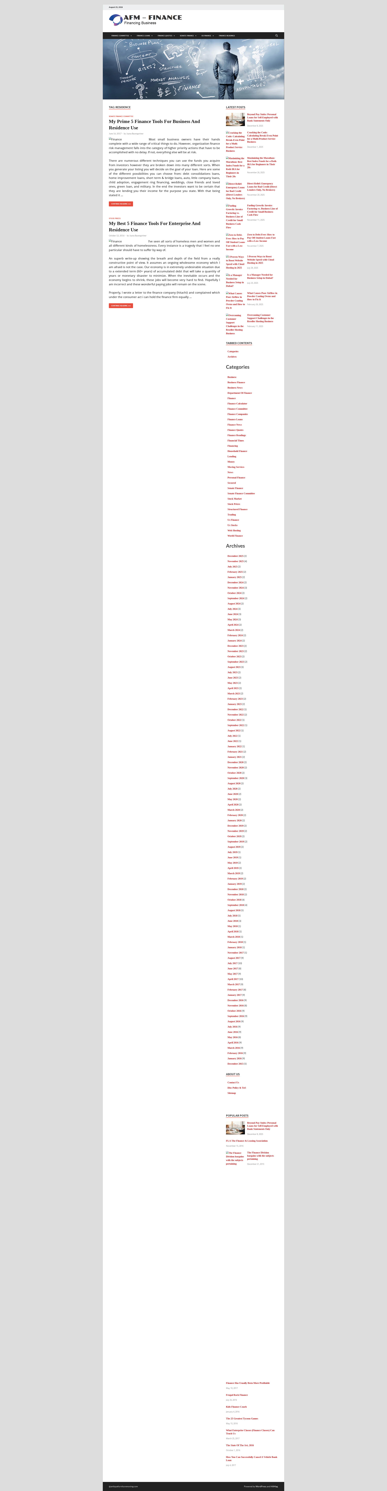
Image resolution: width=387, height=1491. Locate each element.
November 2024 (236, 587)
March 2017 (234, 984)
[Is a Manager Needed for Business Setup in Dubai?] (235, 275)
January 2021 (235, 757)
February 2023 (235, 699)
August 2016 (234, 1021)
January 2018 (235, 947)
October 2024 (234, 593)
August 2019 (234, 847)
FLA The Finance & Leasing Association (247, 1141)
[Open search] (276, 35)
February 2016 (235, 1053)
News (230, 472)
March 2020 (234, 810)
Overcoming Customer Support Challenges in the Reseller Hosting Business (260, 318)
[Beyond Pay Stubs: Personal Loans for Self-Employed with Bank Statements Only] (235, 114)
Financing (233, 446)
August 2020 (234, 783)
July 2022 (232, 736)
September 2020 (236, 778)
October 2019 (234, 836)
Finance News (235, 424)
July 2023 (232, 672)
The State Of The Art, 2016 (240, 1445)
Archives (232, 356)
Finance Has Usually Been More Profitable (248, 1383)
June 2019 (233, 857)
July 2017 (232, 963)
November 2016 (236, 1005)
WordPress (261, 1486)
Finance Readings (227, 36)
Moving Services (236, 467)
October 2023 (234, 656)
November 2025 (236, 561)
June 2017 (233, 968)
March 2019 (234, 873)
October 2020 (234, 773)
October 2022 (234, 720)
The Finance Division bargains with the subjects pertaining (260, 1155)
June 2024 (233, 614)
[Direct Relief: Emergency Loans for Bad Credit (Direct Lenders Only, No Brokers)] (235, 184)
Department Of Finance (240, 393)
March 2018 (234, 937)
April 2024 (233, 624)
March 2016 (234, 1048)
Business (232, 377)
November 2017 (236, 952)
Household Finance (237, 451)
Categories (233, 351)
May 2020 (233, 799)
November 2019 (236, 831)
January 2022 (235, 746)
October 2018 (234, 899)
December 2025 (235, 556)
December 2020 (235, 762)
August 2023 (234, 667)
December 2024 (235, 582)
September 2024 (236, 598)
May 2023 (233, 683)
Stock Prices (114, 218)
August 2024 (234, 603)
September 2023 (236, 662)
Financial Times (236, 440)
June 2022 (233, 741)
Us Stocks (232, 525)
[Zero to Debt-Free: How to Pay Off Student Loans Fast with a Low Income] (235, 235)
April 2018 (233, 931)
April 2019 (233, 868)
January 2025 (235, 577)
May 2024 (233, 619)
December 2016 (235, 1000)
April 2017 (233, 979)
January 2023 (235, 704)
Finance (232, 398)
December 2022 (235, 709)
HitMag (274, 1486)
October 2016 (234, 1011)
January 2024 (235, 640)
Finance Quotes (165, 36)
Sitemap (232, 1093)
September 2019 (236, 841)
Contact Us (233, 1082)
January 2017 (235, 995)
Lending (232, 456)
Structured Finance (237, 509)
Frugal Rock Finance (237, 1395)
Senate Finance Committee (121, 116)
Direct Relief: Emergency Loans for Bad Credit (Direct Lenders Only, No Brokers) (262, 186)
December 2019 (235, 825)
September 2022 (236, 725)
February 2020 (235, 815)
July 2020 (232, 788)
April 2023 (233, 688)
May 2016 (233, 1037)
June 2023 (233, 677)
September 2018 (236, 905)
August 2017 (234, 958)
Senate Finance (187, 36)
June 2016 (233, 1032)
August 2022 (234, 730)
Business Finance (236, 382)
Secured (232, 483)
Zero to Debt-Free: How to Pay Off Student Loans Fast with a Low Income (261, 237)
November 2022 (236, 714)
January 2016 (235, 1058)
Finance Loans (143, 36)
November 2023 (236, 651)
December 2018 (235, 889)
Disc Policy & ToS (237, 1087)
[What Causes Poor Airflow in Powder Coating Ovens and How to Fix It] (235, 293)
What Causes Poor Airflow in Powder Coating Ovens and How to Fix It (262, 296)
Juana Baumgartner (134, 133)
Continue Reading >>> (120, 203)
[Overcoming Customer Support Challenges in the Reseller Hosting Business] (235, 315)
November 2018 (236, 894)
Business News (235, 387)
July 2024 (232, 609)
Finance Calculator (237, 403)
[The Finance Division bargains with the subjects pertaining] (235, 1153)
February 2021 (235, 751)
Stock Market (235, 498)
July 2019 (232, 852)
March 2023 (234, 693)
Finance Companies (238, 414)
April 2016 (233, 1042)
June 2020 (233, 794)
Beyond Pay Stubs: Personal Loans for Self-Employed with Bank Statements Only (262, 117)
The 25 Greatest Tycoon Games (242, 1418)
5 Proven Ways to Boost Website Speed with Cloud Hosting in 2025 (260, 259)
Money (231, 461)
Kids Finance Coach (236, 1406)
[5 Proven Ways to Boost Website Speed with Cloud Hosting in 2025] (235, 257)
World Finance (235, 535)
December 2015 (235, 1063)
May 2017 (233, 974)
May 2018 (233, 926)
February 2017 (235, 989)
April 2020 (233, 804)
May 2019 (233, 862)
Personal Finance (236, 477)
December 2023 (235, 646)
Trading (232, 514)
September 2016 (236, 1016)
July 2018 (232, 915)
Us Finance (206, 36)
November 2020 (236, 767)
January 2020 (235, 820)
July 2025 (232, 566)
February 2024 (235, 635)
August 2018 (234, 910)
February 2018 (235, 942)
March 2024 (234, 630)
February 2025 (235, 572)
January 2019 (235, 884)
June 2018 (233, 921)
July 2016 (232, 1026)
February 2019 (235, 878)
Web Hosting (234, 530)
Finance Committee (120, 36)
